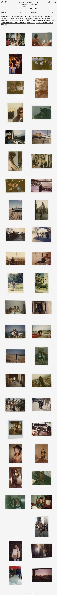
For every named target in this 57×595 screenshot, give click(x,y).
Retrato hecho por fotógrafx (16, 22)
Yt (51, 2)
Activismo (21, 18)
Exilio (28, 18)
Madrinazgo (34, 8)
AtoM (36, 2)
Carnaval (12, 20)
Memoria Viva (25, 5)
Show (3, 22)
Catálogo (29, 2)
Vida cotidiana (49, 20)
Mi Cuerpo (31, 22)
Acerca (21, 2)
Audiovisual (33, 4)
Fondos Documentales (28, 12)
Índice (3, 12)
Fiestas (19, 20)
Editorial (23, 8)
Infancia (14, 18)
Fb (48, 2)
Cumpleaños (27, 20)
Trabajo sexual (37, 20)
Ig (44, 2)
